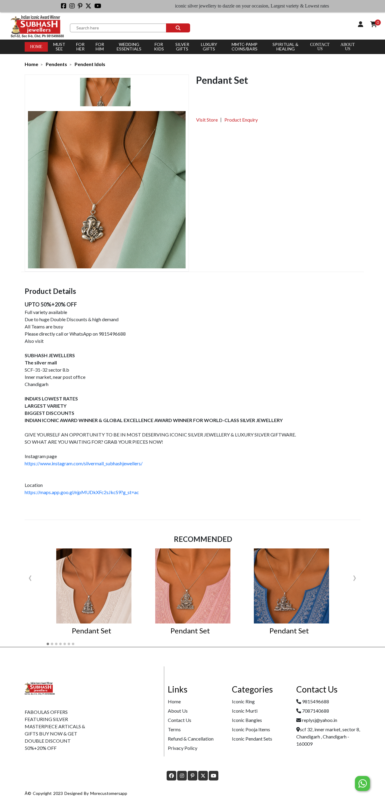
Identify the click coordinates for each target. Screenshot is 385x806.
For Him (100, 46)
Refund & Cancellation (191, 738)
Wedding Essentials (129, 46)
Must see (59, 46)
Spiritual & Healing (285, 46)
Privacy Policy (182, 748)
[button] (48, 644)
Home (36, 46)
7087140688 (315, 711)
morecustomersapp (108, 793)
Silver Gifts (182, 46)
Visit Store (207, 119)
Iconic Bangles (247, 720)
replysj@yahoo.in (319, 720)
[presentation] (30, 576)
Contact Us (320, 46)
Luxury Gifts (209, 46)
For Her (80, 46)
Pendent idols (90, 64)
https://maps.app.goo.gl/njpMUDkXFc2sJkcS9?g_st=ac (82, 492)
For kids (159, 46)
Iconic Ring (243, 701)
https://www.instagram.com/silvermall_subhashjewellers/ (84, 463)
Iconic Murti (244, 711)
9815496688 (315, 701)
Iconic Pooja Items (251, 729)
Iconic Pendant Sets (252, 738)
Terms (174, 729)
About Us (178, 711)
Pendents (56, 64)
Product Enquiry (241, 119)
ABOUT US (347, 46)
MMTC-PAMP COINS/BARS (244, 46)
